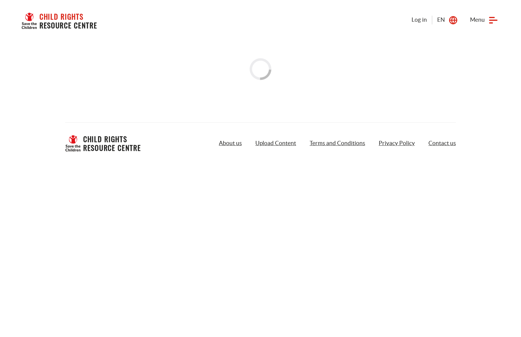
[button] (275, 143)
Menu (477, 20)
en (441, 20)
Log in (419, 20)
